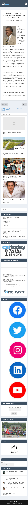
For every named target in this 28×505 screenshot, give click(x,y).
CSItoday (16, 501)
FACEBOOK (5, 320)
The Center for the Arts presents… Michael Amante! (13, 200)
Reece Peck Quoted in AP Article (10, 493)
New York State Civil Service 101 (10, 284)
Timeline (20, 503)
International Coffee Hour (8, 269)
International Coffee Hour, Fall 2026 (11, 217)
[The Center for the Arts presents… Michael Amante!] (14, 189)
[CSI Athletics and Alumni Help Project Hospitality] (14, 123)
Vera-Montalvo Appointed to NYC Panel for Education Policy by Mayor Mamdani (15, 483)
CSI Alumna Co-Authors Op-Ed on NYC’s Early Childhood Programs (15, 477)
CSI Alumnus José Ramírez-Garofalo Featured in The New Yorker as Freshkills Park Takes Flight (14, 153)
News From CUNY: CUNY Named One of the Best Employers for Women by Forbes (15, 488)
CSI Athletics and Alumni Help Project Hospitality (12, 133)
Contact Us (8, 503)
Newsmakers (19, 20)
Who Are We (14, 503)
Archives (3, 462)
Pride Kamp (5, 263)
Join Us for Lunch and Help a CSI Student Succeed (14, 236)
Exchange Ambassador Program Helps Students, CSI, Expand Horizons (12, 177)
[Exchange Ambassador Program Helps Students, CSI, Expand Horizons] (14, 166)
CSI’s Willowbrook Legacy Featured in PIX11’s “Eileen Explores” (14, 472)
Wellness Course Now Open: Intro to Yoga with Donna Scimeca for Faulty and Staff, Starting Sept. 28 (13, 231)
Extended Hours (6, 221)
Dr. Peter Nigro (6, 225)
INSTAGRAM (6, 360)
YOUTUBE (5, 400)
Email (8, 409)
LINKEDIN (5, 380)
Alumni (14, 20)
